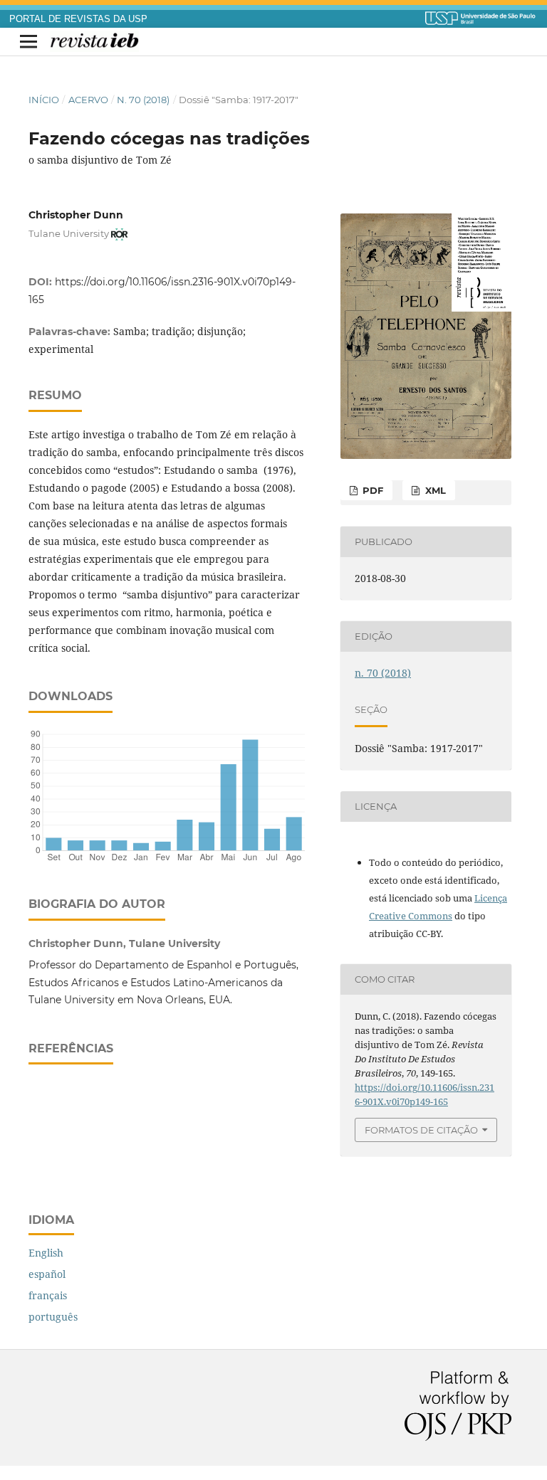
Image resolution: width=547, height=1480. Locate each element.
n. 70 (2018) (143, 99)
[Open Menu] (28, 42)
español (47, 1274)
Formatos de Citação (421, 1130)
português (53, 1316)
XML (434, 490)
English (45, 1252)
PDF (371, 490)
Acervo (88, 99)
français (47, 1295)
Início (43, 99)
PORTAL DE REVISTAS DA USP (78, 19)
